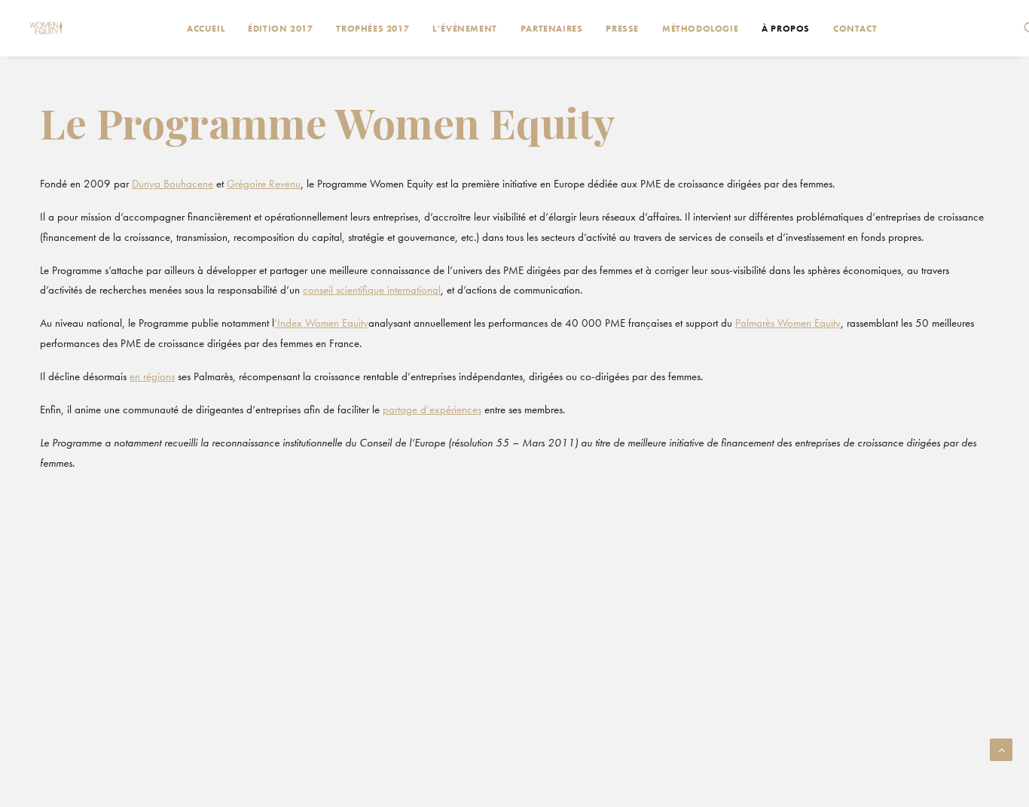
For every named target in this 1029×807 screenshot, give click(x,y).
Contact (855, 29)
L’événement (464, 29)
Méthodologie (700, 29)
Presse (622, 29)
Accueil (205, 29)
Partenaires (552, 29)
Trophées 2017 (372, 29)
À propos (786, 29)
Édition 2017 (280, 29)
